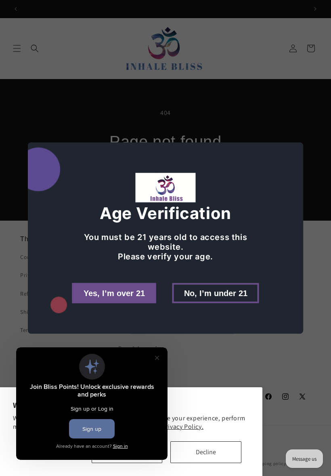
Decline (206, 452)
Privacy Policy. (182, 426)
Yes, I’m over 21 (114, 292)
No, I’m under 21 (215, 292)
